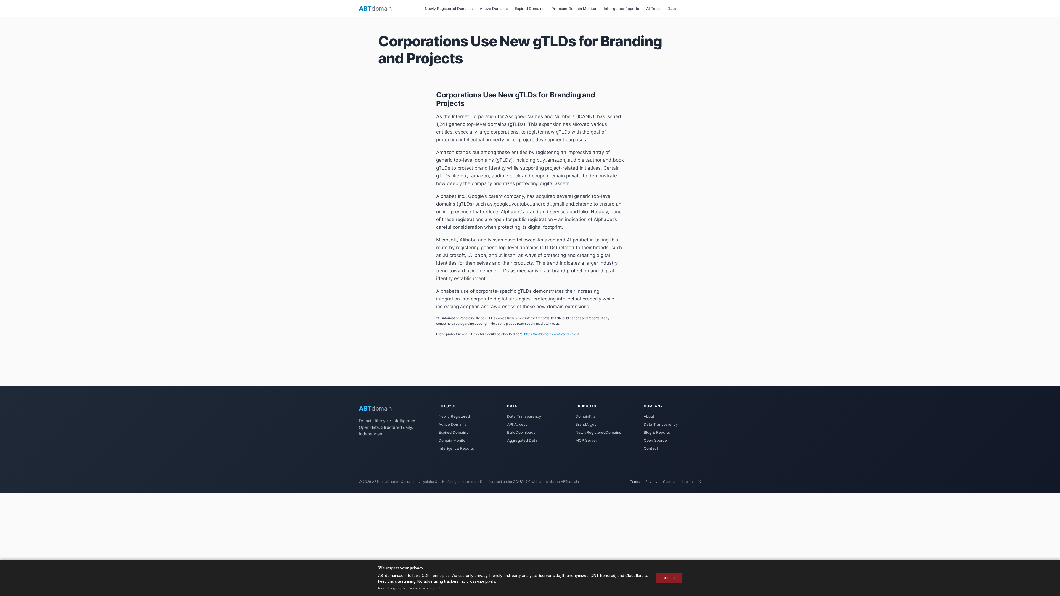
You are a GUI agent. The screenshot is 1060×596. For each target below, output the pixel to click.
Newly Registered (454, 416)
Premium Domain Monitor (574, 8)
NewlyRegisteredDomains (598, 432)
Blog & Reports (657, 432)
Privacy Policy (414, 588)
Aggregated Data (522, 440)
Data (671, 8)
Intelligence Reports (621, 8)
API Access (517, 424)
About (649, 416)
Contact (651, 448)
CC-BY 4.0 (522, 482)
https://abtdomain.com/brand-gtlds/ (551, 334)
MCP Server (586, 440)
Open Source (655, 440)
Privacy (651, 482)
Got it (669, 578)
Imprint (687, 482)
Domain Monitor (453, 440)
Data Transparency (524, 416)
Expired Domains (529, 8)
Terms (635, 482)
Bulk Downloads (521, 432)
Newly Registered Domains (449, 8)
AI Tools (653, 8)
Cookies (669, 482)
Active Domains (494, 8)
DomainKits (586, 416)
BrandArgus (586, 424)
